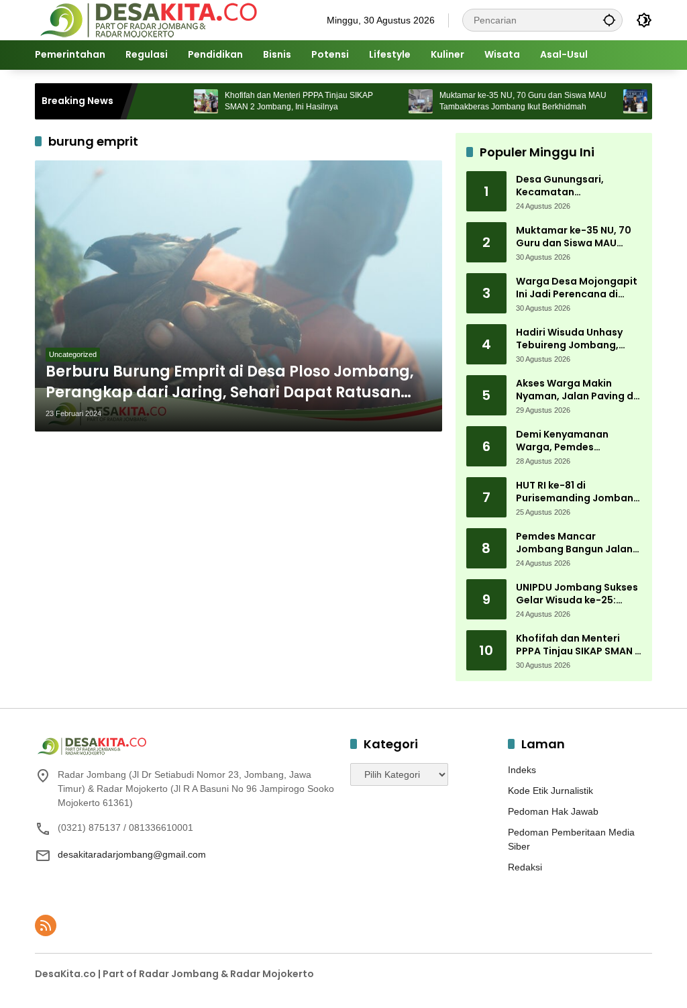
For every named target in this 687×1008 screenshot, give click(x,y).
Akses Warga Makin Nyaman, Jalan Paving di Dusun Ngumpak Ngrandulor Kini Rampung (578, 390)
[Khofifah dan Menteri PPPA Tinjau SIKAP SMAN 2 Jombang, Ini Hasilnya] (184, 101)
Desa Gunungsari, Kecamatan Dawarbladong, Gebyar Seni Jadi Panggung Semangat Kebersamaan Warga (578, 186)
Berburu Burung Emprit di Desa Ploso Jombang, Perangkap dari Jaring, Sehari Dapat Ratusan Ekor (230, 382)
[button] (609, 20)
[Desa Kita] (147, 19)
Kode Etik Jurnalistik (550, 790)
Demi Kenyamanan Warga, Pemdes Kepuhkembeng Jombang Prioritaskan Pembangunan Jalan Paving (571, 441)
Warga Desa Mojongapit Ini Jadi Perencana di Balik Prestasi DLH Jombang (576, 288)
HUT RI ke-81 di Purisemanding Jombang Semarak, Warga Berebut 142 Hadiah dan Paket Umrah (578, 492)
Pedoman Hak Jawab (553, 811)
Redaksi (525, 867)
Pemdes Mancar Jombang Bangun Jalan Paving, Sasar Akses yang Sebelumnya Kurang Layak (578, 543)
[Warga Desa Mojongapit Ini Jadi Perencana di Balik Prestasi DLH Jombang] (613, 101)
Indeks (522, 769)
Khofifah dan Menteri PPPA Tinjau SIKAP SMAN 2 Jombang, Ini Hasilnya (277, 101)
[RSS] (45, 925)
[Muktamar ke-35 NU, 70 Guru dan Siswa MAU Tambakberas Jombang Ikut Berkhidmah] (398, 101)
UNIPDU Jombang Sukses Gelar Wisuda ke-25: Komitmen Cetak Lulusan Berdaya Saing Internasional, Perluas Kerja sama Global (577, 594)
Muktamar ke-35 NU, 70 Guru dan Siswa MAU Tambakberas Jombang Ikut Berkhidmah (500, 101)
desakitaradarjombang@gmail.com (132, 854)
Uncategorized (73, 354)
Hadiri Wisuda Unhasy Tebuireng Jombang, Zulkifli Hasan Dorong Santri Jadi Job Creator (574, 339)
